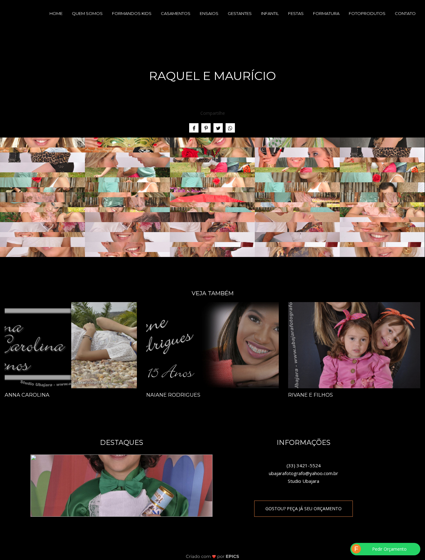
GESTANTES (240, 13)
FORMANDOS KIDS (132, 13)
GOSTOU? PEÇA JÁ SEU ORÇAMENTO (303, 508)
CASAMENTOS (175, 13)
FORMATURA (326, 13)
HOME (56, 13)
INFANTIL (270, 13)
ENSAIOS (209, 13)
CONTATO (405, 13)
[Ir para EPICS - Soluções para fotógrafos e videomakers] (212, 556)
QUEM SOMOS (87, 13)
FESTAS (296, 13)
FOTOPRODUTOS (367, 13)
